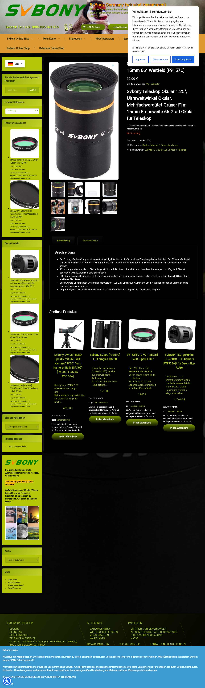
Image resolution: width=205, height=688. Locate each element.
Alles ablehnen (160, 59)
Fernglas (16, 632)
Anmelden (12, 580)
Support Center (129, 644)
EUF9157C (150, 150)
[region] (163, 36)
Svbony (172, 150)
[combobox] (22, 111)
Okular (145, 145)
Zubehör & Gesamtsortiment (164, 145)
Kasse (134, 638)
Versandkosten (153, 84)
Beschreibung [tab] (63, 241)
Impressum (75, 38)
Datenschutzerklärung (146, 635)
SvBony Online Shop (18, 38)
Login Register (120, 27)
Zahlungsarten (100, 628)
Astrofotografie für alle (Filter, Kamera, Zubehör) (43, 641)
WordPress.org (14, 588)
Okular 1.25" (162, 150)
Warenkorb (97, 638)
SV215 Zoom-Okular (18, 446)
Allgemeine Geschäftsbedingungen (154, 632)
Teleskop (182, 150)
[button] (113, 65)
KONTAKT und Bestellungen (168, 644)
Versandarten (99, 635)
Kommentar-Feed (16, 585)
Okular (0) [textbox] (21, 111)
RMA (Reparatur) (104, 38)
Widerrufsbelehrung (104, 632)
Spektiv (14, 628)
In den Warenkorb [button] (68, 436)
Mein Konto (49, 38)
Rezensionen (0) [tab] (90, 241)
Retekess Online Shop (51, 48)
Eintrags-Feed (14, 582)
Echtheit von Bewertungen (148, 628)
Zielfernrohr (19, 635)
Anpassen (140, 59)
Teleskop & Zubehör (23, 638)
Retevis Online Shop (18, 48)
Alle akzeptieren (183, 59)
